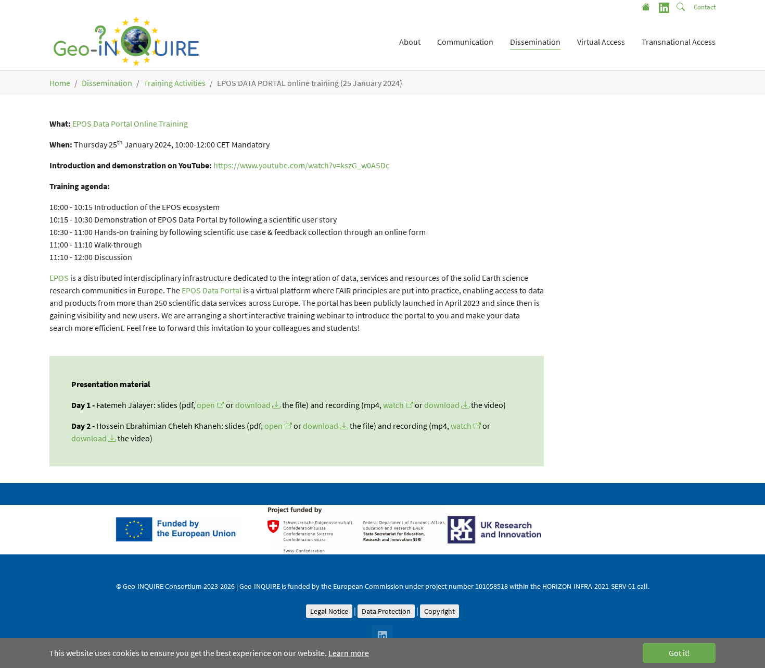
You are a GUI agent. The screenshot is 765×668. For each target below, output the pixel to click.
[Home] (647, 7)
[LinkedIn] (664, 7)
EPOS (59, 278)
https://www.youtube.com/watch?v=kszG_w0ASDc (301, 165)
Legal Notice (329, 611)
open (206, 405)
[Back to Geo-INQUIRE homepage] (126, 41)
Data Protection (386, 611)
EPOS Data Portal (211, 290)
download (253, 405)
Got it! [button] (679, 653)
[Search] (682, 7)
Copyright (439, 611)
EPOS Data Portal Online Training (130, 123)
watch (393, 405)
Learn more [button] (348, 653)
